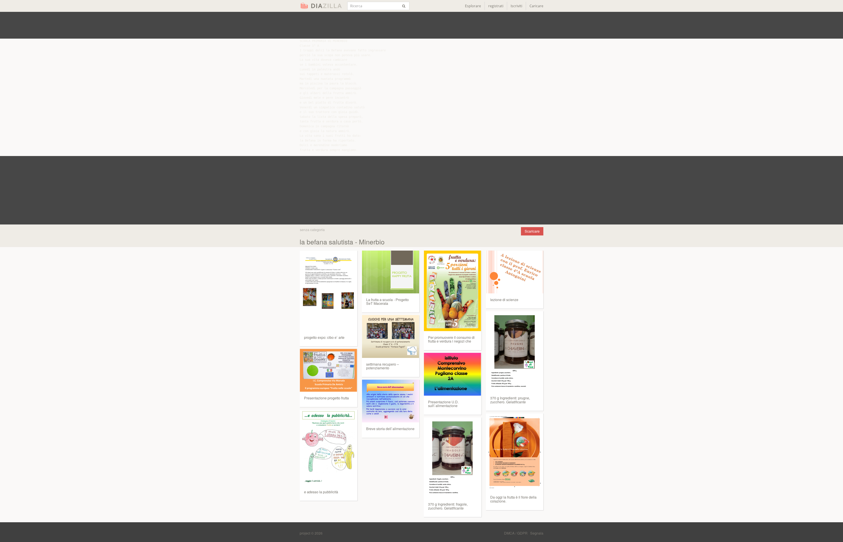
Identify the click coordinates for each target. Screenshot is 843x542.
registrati (495, 6)
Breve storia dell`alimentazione (390, 428)
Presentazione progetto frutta (326, 397)
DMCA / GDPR (516, 533)
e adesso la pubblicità (321, 491)
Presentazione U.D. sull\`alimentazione (443, 403)
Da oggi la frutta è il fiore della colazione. (513, 499)
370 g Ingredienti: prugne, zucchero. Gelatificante (510, 399)
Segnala (536, 533)
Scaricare (532, 231)
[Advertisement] (421, 25)
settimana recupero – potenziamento (382, 366)
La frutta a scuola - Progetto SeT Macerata (387, 301)
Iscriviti (516, 6)
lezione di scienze (504, 299)
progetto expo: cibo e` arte (324, 337)
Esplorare (473, 6)
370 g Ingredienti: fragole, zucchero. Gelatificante (448, 506)
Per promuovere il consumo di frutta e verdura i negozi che (451, 339)
